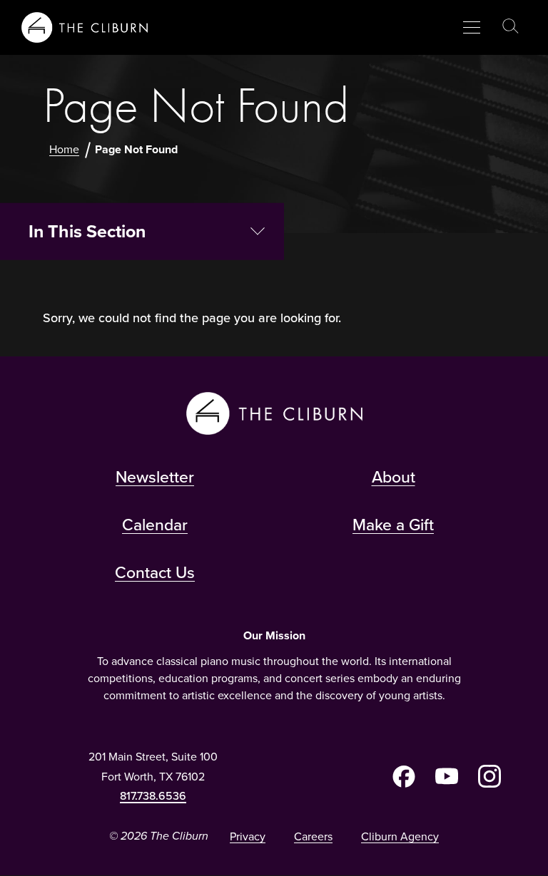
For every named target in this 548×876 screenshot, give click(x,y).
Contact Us (155, 572)
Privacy (247, 836)
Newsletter (155, 477)
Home (64, 149)
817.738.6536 (153, 796)
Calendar (155, 524)
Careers (313, 836)
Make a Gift (393, 524)
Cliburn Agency (400, 836)
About (393, 477)
